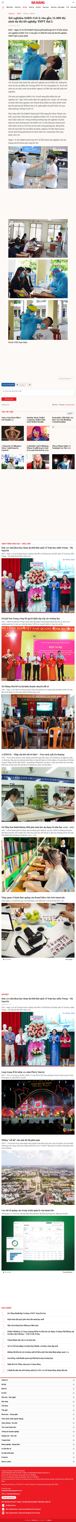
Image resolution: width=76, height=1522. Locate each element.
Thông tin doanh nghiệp (10, 1432)
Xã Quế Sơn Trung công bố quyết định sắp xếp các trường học (30, 618)
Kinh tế (31, 7)
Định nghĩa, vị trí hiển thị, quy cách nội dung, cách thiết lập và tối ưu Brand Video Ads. (32, 901)
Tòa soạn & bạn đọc (8, 1427)
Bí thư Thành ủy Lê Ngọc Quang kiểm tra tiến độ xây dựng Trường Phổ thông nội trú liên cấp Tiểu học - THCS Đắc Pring (40, 1332)
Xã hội (25, 7)
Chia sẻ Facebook (9, 384)
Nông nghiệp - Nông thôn (10, 1444)
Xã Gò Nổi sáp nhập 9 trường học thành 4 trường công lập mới (32, 1346)
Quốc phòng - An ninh (9, 1423)
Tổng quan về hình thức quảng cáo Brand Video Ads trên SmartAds (33, 897)
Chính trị (18, 7)
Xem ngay (69, 959)
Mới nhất (10, 7)
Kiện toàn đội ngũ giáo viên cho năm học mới (25, 1319)
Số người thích (70, 404)
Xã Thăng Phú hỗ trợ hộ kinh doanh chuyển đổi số (25, 686)
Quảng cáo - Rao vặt (9, 1436)
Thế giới (4, 1410)
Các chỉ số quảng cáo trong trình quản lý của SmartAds (27, 1210)
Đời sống (4, 1401)
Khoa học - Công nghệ (9, 1414)
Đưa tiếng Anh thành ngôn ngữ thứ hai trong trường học (30, 1358)
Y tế (67, 7)
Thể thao (4, 1406)
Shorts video (6, 1462)
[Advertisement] (38, 204)
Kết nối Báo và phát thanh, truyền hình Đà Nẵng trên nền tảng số (25, 1502)
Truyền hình (5, 1440)
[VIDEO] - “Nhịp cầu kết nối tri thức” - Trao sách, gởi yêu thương (34, 754)
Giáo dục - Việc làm (29, 13)
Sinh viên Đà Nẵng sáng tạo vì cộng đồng (24, 1364)
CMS (35, 1520)
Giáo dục (46, 7)
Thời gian (61, 404)
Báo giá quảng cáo (9, 1497)
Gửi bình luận (9, 399)
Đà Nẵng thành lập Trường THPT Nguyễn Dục (26, 1313)
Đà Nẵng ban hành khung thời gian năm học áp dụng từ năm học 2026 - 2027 (37, 827)
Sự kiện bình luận (7, 1453)
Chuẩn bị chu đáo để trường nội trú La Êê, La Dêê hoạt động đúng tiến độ (37, 1370)
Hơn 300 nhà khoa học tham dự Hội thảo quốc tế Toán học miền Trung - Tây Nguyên (37, 549)
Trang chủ (11, 13)
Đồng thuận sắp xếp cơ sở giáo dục (21, 1340)
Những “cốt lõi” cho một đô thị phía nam (20, 1140)
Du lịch (38, 7)
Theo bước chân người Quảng (12, 1419)
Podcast (4, 1457)
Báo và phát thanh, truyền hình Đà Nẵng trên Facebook (23, 1509)
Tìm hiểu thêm (67, 1272)
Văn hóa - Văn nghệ (57, 7)
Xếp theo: (55, 404)
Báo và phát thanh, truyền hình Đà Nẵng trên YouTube (23, 1513)
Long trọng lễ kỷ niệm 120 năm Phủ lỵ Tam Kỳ (23, 1072)
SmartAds (8, 959)
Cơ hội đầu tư (6, 1449)
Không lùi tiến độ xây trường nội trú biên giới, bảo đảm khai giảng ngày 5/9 (38, 1352)
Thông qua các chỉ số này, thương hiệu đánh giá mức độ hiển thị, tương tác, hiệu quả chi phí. (34, 1214)
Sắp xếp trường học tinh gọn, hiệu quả (22, 1325)
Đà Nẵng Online (11, 1505)
